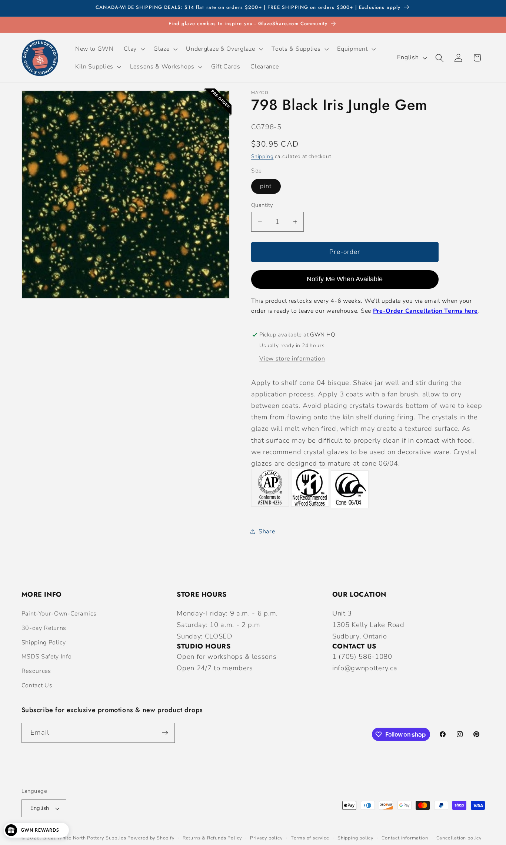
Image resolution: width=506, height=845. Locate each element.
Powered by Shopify (150, 838)
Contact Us (37, 685)
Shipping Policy (43, 642)
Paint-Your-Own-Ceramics (59, 614)
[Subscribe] (165, 733)
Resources (36, 671)
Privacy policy (266, 838)
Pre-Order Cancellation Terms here (425, 311)
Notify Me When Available (345, 279)
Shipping (262, 156)
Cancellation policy (459, 838)
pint (266, 186)
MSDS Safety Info (46, 657)
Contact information (405, 838)
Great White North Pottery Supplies (84, 838)
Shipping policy (355, 838)
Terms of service (310, 838)
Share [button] (267, 531)
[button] (134, 49)
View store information (292, 358)
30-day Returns (44, 628)
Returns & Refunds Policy (212, 838)
